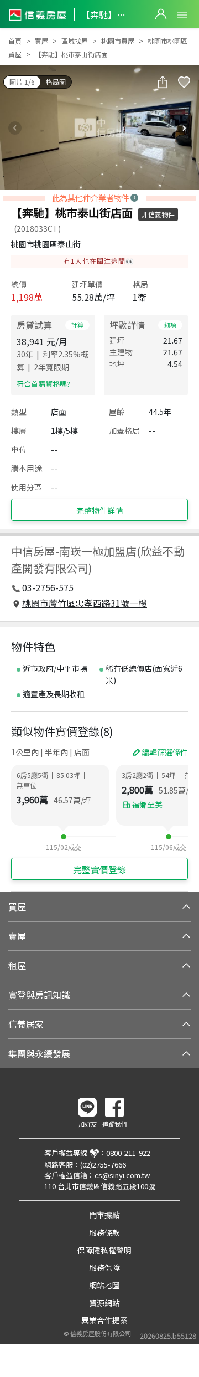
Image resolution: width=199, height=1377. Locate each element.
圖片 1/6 (22, 81)
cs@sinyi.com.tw (122, 1175)
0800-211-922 (128, 1153)
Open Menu (182, 15)
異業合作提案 (104, 1319)
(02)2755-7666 (103, 1164)
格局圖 (56, 81)
